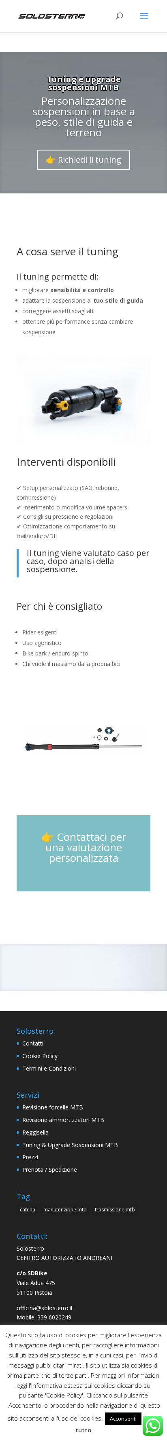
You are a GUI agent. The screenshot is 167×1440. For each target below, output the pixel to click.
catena (27, 1209)
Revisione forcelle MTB (52, 1107)
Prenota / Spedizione (49, 1169)
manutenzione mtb (65, 1209)
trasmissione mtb (115, 1209)
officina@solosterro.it (45, 1308)
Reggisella (35, 1132)
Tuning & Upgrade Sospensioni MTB (70, 1145)
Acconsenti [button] (123, 1418)
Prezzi (30, 1157)
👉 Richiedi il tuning (83, 159)
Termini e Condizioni (49, 1068)
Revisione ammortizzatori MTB (63, 1120)
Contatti (32, 1043)
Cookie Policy (40, 1056)
